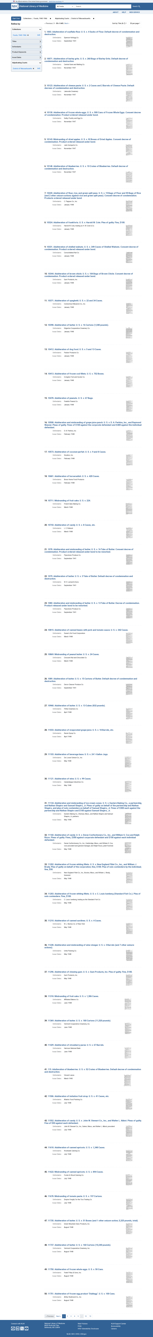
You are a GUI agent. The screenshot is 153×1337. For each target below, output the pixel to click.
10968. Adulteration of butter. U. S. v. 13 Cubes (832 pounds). (76, 705)
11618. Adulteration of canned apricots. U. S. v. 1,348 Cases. (76, 1147)
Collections (16, 29)
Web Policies (83, 1324)
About (116, 12)
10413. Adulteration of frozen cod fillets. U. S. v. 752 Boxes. (76, 373)
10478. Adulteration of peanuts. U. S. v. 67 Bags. (70, 398)
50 (134, 23)
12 (86, 1316)
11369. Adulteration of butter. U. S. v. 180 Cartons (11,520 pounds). (79, 1020)
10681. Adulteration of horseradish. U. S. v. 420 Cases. (74, 476)
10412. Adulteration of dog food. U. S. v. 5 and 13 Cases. (74, 349)
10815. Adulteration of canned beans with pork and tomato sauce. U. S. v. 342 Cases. (88, 630)
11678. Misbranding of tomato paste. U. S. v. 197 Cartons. (75, 1196)
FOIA (79, 1326)
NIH (73, 1334)
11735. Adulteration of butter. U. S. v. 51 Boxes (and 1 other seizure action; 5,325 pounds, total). (93, 1220)
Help (124, 12)
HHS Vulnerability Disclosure (88, 1329)
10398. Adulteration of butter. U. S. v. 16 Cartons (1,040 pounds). (78, 325)
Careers (114, 1329)
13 (90, 1316)
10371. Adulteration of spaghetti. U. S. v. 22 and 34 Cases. (75, 300)
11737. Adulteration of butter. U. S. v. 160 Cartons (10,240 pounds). (79, 1245)
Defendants (16, 47)
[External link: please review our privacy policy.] (13, 1328)
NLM (68, 1334)
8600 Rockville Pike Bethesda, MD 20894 (52, 1326)
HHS (77, 1334)
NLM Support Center (118, 1324)
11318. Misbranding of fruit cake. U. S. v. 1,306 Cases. (73, 996)
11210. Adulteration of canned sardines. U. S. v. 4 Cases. (74, 920)
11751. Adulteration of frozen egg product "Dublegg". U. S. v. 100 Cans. (81, 1293)
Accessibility (116, 1326)
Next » (67, 23)
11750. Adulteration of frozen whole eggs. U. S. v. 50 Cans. (75, 1269)
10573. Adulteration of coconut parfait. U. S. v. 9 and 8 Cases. (77, 452)
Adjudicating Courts (19, 63)
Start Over (16, 18)
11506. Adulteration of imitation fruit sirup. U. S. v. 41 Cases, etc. (78, 1096)
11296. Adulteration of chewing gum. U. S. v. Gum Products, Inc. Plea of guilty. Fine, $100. (90, 972)
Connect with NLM (17, 1324)
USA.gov (83, 1334)
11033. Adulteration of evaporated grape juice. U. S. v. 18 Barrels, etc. (81, 730)
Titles (14, 41)
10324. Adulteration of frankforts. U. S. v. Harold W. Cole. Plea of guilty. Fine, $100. (86, 222)
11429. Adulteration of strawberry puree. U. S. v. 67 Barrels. (76, 1045)
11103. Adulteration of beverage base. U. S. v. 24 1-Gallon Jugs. (78, 754)
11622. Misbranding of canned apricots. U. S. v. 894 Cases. (75, 1172)
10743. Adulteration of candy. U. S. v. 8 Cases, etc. (71, 525)
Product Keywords (19, 52)
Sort (118, 23)
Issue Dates (16, 57)
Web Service (134, 12)
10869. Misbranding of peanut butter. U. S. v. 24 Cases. (73, 654)
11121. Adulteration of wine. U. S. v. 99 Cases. (69, 778)
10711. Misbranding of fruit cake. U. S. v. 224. (69, 500)
